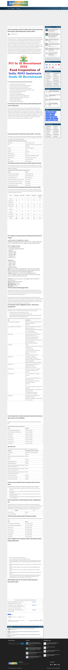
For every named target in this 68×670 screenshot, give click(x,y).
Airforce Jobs (48, 131)
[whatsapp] (53, 65)
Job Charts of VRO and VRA (51, 646)
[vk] (46, 67)
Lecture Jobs (48, 73)
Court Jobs (48, 115)
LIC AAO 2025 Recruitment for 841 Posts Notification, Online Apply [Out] (54, 44)
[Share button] (24, 617)
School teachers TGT (49, 81)
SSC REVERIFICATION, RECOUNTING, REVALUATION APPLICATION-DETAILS (54, 99)
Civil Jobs (47, 80)
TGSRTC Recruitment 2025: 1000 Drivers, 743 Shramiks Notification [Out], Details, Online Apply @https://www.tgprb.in (54, 35)
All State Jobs (56, 136)
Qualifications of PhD (49, 83)
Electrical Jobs (48, 78)
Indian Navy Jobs (56, 131)
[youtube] (59, 65)
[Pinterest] (20, 617)
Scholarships (52, 120)
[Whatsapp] (18, 617)
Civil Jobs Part (56, 126)
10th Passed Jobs (56, 134)
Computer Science (56, 76)
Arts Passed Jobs (48, 76)
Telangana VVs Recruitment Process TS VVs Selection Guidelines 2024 (53, 53)
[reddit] (59, 664)
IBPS (56, 116)
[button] (59, 8)
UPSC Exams (48, 75)
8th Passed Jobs (56, 129)
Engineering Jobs (56, 83)
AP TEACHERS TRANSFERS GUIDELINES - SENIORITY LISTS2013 (54, 95)
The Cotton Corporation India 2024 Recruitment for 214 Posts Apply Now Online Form (25, 634)
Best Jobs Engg (48, 126)
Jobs (10, 27)
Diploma (53, 115)
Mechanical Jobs (56, 78)
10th (51, 111)
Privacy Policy (19, 668)
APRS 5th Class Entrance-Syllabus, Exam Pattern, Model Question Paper (54, 91)
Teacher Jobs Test (48, 129)
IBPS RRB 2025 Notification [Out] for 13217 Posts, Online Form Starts (22, 628)
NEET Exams (55, 75)
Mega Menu (13, 8)
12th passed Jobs (48, 134)
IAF (52, 116)
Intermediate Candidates (57, 81)
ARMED (55, 111)
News (47, 120)
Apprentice (48, 113)
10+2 (47, 111)
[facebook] (46, 65)
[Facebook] (14, 617)
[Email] (22, 617)
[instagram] (56, 65)
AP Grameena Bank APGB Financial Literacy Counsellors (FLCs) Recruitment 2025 (54, 30)
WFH (56, 120)
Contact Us (18, 8)
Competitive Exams (56, 73)
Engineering (48, 116)
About (12, 668)
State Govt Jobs (48, 136)
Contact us (15, 668)
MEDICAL (56, 118)
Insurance (48, 118)
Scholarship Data (56, 80)
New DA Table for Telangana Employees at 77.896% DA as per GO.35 (53, 104)
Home (9, 8)
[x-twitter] (50, 65)
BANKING (53, 113)
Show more (41, 626)
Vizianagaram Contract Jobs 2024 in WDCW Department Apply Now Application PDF (25, 631)
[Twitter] (16, 617)
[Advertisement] (34, 18)
